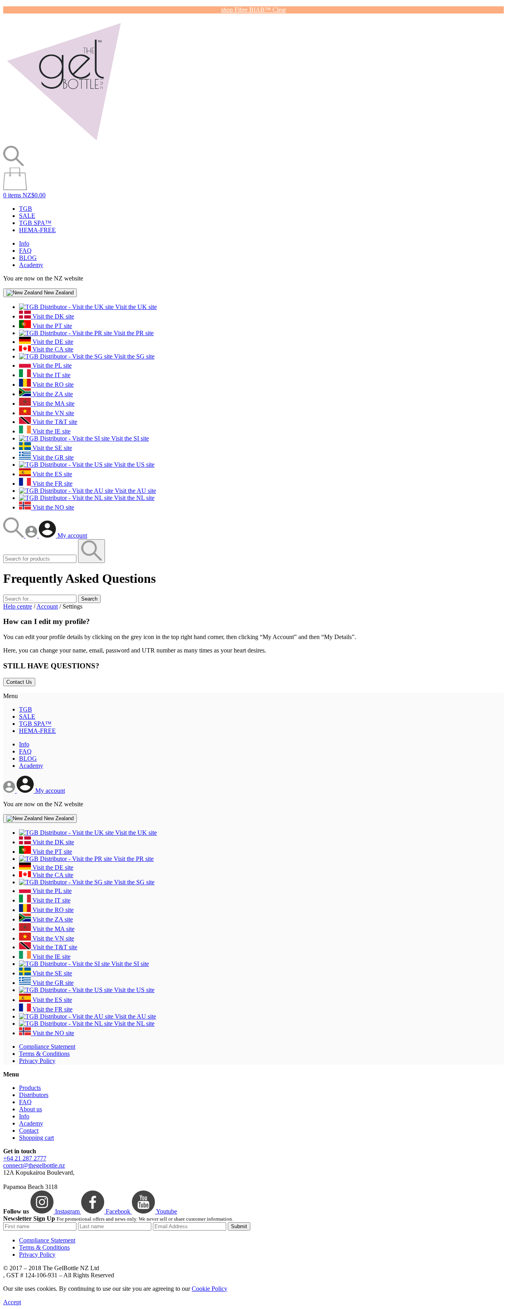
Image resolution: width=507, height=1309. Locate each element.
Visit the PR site (133, 333)
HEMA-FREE (37, 230)
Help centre (17, 606)
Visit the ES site (51, 474)
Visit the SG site (133, 356)
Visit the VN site (52, 413)
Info (24, 243)
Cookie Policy (209, 1288)
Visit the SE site (51, 448)
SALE (27, 215)
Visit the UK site (135, 306)
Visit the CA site (52, 349)
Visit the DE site (52, 341)
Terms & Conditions (44, 1053)
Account (47, 606)
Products (30, 1087)
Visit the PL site (51, 365)
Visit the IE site (51, 431)
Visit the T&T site (54, 421)
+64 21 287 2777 (24, 1158)
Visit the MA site (52, 403)
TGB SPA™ (35, 222)
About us (30, 1109)
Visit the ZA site (52, 394)
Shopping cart (36, 1137)
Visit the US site (133, 464)
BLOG (28, 257)
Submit (239, 1226)
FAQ (25, 250)
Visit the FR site (51, 483)
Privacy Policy (37, 1060)
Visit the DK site (52, 316)
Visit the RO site (52, 384)
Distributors (33, 1094)
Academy (31, 264)
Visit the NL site (133, 497)
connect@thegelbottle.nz (34, 1165)
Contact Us (19, 682)
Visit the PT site (51, 325)
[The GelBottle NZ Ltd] (63, 142)
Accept (12, 1302)
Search (89, 599)
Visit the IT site (51, 375)
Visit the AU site (134, 490)
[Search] (14, 535)
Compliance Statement (47, 1046)
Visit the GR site (52, 457)
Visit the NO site (52, 507)
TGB (25, 208)
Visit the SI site (129, 438)
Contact (28, 1130)
